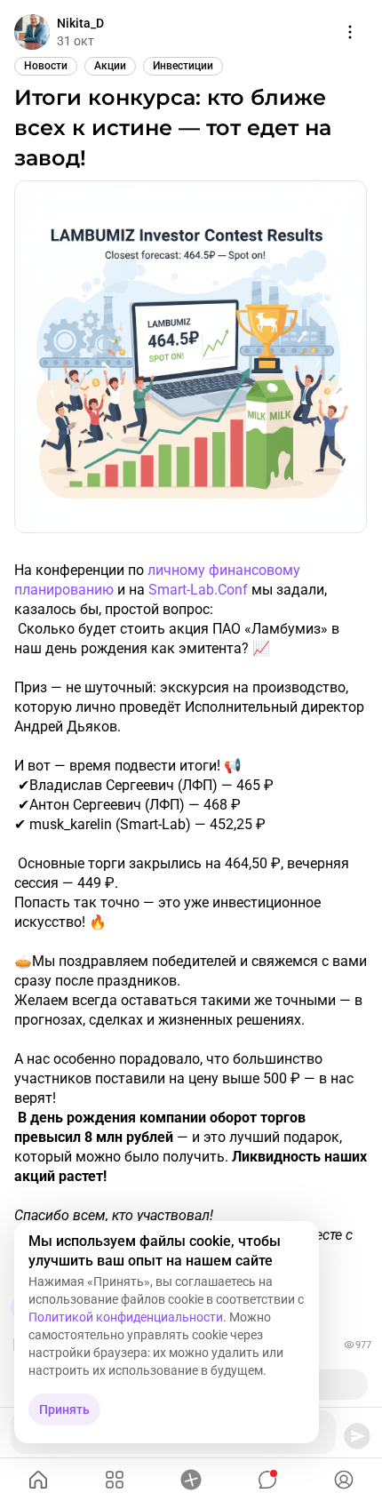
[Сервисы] (114, 1479)
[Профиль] (344, 1479)
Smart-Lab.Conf (198, 589)
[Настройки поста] (350, 32)
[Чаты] (267, 1479)
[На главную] (38, 1479)
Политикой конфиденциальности (125, 1317)
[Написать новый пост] (191, 1479)
